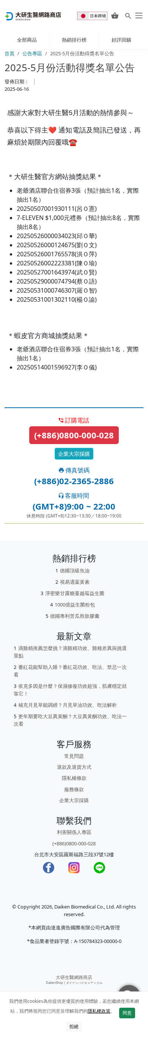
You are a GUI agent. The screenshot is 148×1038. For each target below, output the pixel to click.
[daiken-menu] (138, 15)
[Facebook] (48, 867)
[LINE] (99, 867)
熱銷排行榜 (74, 39)
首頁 (9, 53)
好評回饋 (121, 39)
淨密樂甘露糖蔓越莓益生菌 (74, 593)
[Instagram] (74, 867)
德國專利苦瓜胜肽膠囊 (74, 616)
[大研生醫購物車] (114, 15)
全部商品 (27, 39)
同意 (127, 1013)
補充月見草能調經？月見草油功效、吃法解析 (67, 704)
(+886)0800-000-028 (74, 435)
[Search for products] (128, 15)
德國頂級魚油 (75, 570)
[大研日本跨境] (93, 15)
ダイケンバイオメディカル (84, 982)
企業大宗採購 (74, 453)
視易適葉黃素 (75, 581)
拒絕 (74, 1026)
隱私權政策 (99, 1011)
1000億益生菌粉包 (75, 604)
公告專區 (32, 53)
